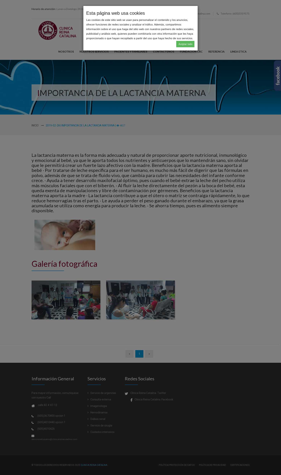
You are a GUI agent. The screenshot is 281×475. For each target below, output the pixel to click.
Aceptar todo (185, 44)
